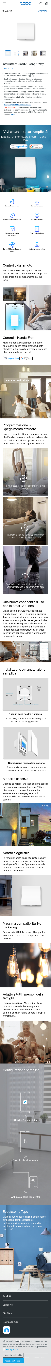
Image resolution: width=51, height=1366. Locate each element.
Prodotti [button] (7, 1296)
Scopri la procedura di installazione (17, 104)
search (41, 4)
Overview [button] (42, 10)
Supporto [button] (8, 1304)
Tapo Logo (25, 4)
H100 (13, 114)
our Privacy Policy (10, 1349)
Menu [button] (4, 4)
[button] (6, 1330)
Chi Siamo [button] (8, 1313)
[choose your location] (46, 3)
